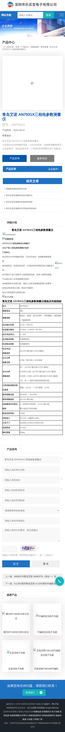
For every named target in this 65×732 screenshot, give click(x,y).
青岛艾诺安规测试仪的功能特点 (19, 195)
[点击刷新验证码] (28, 548)
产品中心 (25, 47)
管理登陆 (41, 708)
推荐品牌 (35, 47)
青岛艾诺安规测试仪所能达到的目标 (21, 208)
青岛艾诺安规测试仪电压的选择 (19, 202)
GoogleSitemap (52, 708)
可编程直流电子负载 (47, 632)
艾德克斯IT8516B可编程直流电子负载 (47, 668)
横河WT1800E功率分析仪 (16, 632)
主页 (17, 47)
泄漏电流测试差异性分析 (16, 189)
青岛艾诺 (44, 47)
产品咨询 (14, 158)
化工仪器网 (32, 708)
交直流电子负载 (16, 668)
